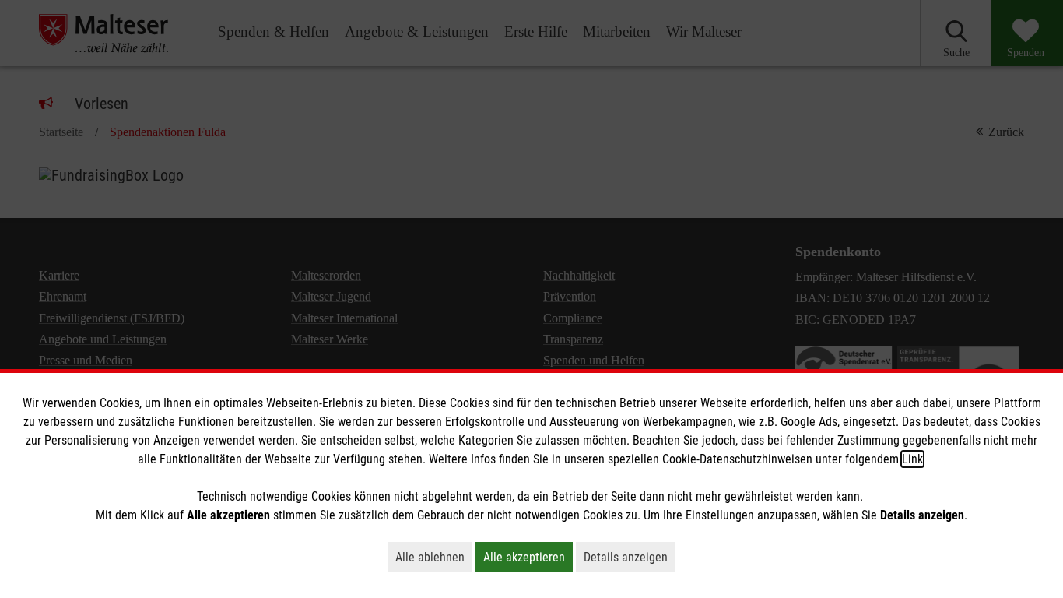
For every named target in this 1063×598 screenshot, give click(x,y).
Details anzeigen (629, 557)
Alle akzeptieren (528, 557)
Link (912, 459)
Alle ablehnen (433, 557)
